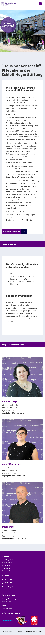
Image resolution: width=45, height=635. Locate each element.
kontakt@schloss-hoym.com (14, 587)
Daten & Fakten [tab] (9, 244)
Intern (3, 591)
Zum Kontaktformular (11, 231)
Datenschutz (37, 631)
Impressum (28, 631)
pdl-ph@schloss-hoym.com (14, 413)
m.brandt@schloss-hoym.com (15, 538)
